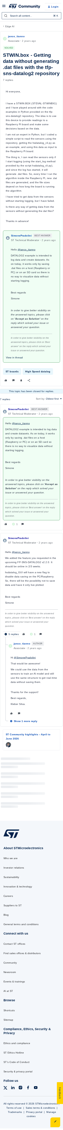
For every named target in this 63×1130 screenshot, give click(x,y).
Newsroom (10, 972)
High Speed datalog (37, 371)
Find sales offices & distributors (22, 953)
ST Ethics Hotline (14, 1052)
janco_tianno (16, 36)
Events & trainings (14, 981)
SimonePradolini (21, 235)
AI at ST (8, 991)
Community (10, 962)
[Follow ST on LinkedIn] (13, 1088)
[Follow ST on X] (5, 1088)
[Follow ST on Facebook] (28, 1088)
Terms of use (14, 1107)
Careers (8, 896)
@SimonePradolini (25, 657)
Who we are (11, 858)
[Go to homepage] (11, 837)
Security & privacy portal (18, 1071)
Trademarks (15, 1112)
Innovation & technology (18, 886)
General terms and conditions (21, 924)
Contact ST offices (14, 943)
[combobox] (31, 15)
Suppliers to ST (13, 905)
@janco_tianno (26, 249)
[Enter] (6, 15)
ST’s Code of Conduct (17, 1062)
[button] (4, 7)
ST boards (12, 371)
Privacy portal (34, 1112)
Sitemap (8, 1019)
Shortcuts (9, 1010)
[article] (31, 467)
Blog (6, 914)
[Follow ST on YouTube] (36, 1088)
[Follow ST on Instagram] (20, 1088)
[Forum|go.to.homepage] (24, 6)
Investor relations (14, 867)
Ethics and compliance (17, 1043)
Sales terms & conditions (40, 1107)
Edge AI (9, 26)
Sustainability (11, 877)
